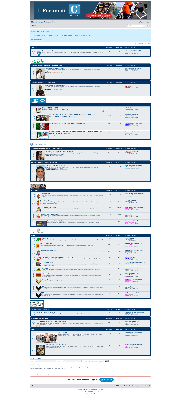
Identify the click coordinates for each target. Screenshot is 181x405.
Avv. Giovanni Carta (57, 89)
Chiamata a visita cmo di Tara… (133, 123)
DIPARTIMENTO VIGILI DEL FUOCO (39, 318)
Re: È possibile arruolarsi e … (133, 292)
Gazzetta (128, 313)
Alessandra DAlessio (57, 155)
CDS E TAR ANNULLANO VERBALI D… (135, 262)
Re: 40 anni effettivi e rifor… (132, 273)
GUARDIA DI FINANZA (49, 207)
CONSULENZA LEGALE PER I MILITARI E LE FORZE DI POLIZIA (47, 65)
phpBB (84, 389)
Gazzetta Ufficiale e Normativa (40, 309)
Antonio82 (129, 287)
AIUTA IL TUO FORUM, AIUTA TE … (134, 50)
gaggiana (128, 124)
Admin (128, 52)
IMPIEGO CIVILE (63, 333)
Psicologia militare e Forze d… (133, 151)
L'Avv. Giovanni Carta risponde (55, 85)
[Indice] (90, 10)
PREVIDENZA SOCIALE (37, 105)
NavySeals (129, 208)
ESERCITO (45, 238)
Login (32, 358)
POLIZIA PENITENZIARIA (49, 214)
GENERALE (34, 47)
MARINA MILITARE (46, 243)
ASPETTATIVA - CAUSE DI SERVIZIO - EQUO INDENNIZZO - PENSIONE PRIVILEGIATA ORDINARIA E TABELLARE (72, 115)
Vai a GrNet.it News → (37, 39)
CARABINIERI (45, 193)
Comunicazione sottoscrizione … (134, 332)
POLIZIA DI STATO (46, 200)
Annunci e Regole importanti (51, 51)
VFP (42, 293)
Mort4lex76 (129, 116)
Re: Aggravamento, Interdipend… (134, 165)
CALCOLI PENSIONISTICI (50, 108)
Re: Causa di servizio (130, 200)
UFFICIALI (45, 268)
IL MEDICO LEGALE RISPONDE (55, 165)
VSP (42, 286)
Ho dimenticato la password (90, 361)
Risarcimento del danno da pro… (134, 344)
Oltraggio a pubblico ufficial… (133, 220)
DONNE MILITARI (47, 262)
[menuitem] (47, 22)
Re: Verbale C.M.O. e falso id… (133, 68)
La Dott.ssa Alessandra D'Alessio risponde (59, 151)
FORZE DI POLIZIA (35, 190)
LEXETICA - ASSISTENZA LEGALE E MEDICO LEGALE (44, 162)
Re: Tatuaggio (129, 286)
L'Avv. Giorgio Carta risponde (54, 68)
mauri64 (128, 133)
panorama (129, 194)
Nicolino (128, 215)
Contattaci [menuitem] (120, 386)
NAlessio (128, 258)
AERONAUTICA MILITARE (49, 250)
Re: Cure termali (129, 238)
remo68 (128, 275)
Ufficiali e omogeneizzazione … (133, 268)
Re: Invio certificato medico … (133, 131)
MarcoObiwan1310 (79, 374)
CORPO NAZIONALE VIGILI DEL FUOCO (53, 322)
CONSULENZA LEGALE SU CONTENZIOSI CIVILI (43, 82)
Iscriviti (38, 358)
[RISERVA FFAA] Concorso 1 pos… (134, 312)
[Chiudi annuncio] (149, 30)
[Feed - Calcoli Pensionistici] (103, 110)
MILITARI (33, 235)
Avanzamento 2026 (130, 257)
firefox (128, 107)
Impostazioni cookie (90, 396)
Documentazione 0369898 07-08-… (134, 243)
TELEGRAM (108, 380)
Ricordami (100, 361)
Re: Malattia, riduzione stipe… (133, 321)
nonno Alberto (130, 222)
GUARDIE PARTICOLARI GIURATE (57, 345)
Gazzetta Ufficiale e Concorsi (45, 312)
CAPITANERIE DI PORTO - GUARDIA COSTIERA (57, 257)
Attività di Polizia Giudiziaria (56, 221)
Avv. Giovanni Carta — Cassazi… (134, 85)
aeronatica (129, 263)
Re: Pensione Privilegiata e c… (133, 114)
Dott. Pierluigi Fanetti (61, 169)
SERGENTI (44, 279)
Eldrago (128, 166)
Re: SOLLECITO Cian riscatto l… (134, 207)
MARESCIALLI (46, 274)
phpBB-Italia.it (95, 391)
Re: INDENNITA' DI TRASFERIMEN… (135, 193)
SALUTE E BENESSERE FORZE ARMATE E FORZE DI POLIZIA (46, 148)
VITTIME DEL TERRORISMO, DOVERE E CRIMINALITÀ (67, 123)
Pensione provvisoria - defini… (133, 214)
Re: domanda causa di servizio (133, 279)
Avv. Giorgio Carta (57, 72)
